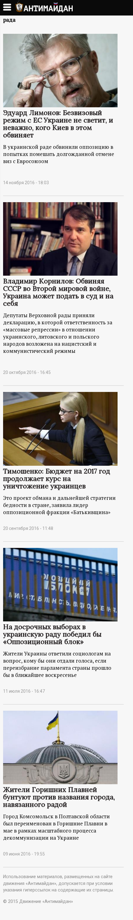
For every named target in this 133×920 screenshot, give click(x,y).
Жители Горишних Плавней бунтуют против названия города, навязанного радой (59, 797)
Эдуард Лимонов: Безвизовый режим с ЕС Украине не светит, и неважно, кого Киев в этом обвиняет (58, 123)
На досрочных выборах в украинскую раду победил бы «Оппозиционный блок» (52, 634)
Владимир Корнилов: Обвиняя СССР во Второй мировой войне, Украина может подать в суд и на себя (58, 292)
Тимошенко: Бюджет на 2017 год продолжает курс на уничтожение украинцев (56, 478)
